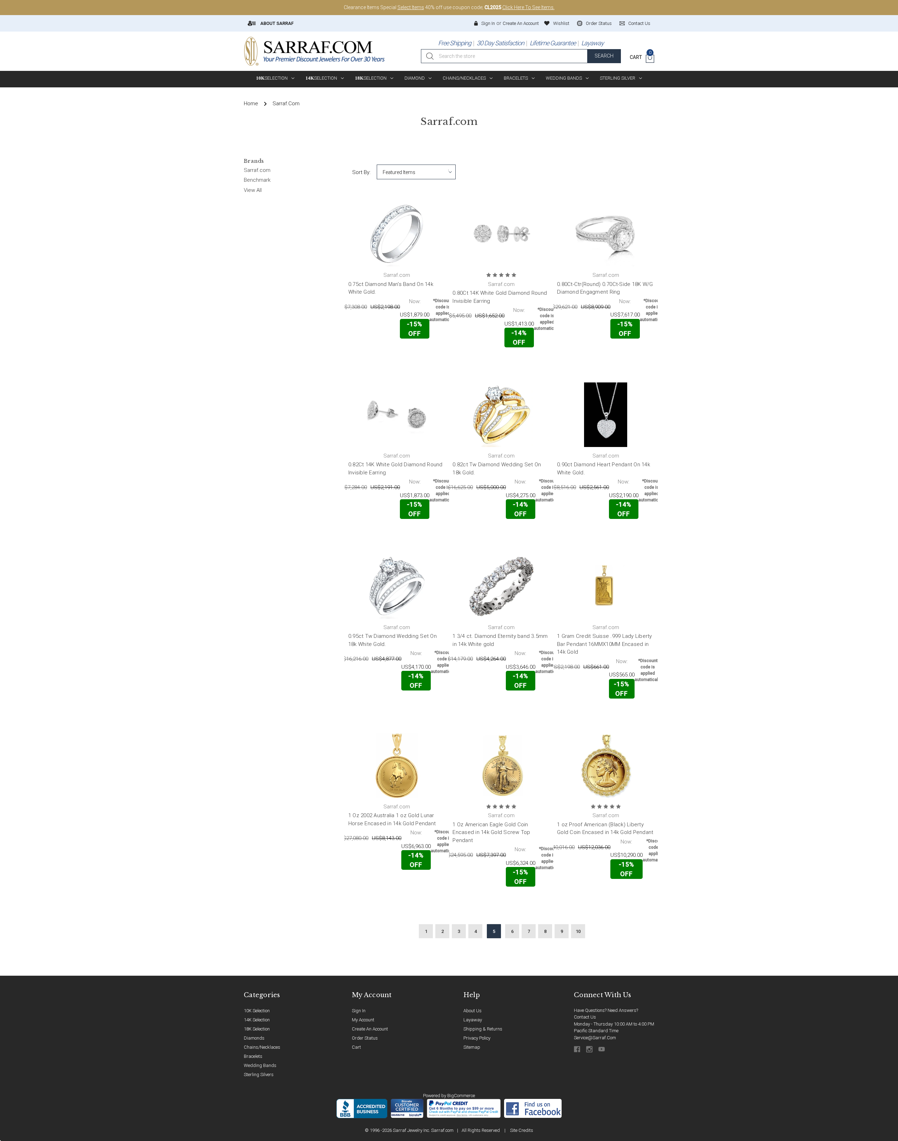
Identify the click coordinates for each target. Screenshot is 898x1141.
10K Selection (257, 1010)
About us (472, 1010)
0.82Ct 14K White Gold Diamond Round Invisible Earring (395, 468)
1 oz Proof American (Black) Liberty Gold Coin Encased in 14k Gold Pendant (605, 828)
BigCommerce (461, 1095)
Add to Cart (476, 362)
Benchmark (257, 180)
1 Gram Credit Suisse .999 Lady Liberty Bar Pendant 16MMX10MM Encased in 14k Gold (604, 644)
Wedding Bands (564, 78)
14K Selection (257, 1019)
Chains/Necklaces (464, 78)
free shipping (454, 43)
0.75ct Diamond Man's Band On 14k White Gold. (390, 288)
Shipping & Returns (482, 1029)
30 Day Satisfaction (500, 43)
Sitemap (471, 1047)
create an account (370, 1029)
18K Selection (257, 1029)
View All (253, 190)
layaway (472, 1019)
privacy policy (476, 1038)
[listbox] (416, 172)
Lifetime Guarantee (553, 43)
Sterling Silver (617, 78)
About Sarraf (276, 23)
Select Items (410, 7)
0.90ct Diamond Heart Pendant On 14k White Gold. (603, 468)
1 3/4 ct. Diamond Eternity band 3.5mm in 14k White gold (500, 640)
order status (599, 23)
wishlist (561, 23)
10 (578, 931)
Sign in (488, 23)
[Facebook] (577, 1049)
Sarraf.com (257, 170)
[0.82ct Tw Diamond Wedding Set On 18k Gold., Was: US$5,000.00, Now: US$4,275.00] (501, 414)
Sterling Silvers (259, 1074)
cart (356, 1047)
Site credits (521, 1130)
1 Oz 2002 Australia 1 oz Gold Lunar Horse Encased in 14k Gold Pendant (392, 819)
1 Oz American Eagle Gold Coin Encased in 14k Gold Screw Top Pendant (491, 832)
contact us (639, 23)
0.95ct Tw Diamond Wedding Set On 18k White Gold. (392, 640)
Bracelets (516, 78)
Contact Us (585, 1017)
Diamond (414, 78)
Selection (272, 78)
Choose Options (371, 353)
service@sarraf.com (595, 1037)
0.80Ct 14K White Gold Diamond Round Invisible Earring (500, 297)
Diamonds (254, 1038)
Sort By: (361, 172)
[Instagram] (590, 1049)
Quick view (422, 353)
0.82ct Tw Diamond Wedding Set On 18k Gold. (497, 468)
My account (363, 1019)
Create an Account (521, 23)
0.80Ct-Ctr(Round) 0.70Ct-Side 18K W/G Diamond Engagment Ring (605, 288)
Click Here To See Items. (528, 7)
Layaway (592, 43)
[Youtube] (602, 1049)
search (604, 56)
